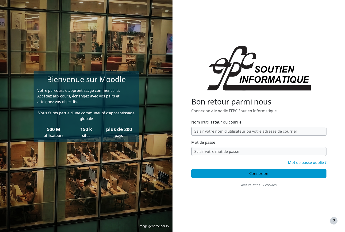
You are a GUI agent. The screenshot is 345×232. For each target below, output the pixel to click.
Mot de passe (203, 142)
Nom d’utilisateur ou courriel (216, 122)
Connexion (258, 173)
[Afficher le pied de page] (333, 220)
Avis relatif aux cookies (259, 185)
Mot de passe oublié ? (307, 162)
